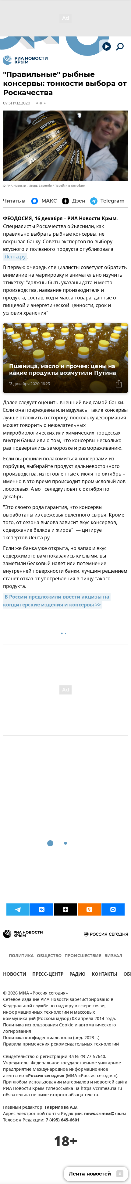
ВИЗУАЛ (113, 956)
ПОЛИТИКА (21, 956)
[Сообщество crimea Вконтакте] (41, 909)
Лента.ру (15, 257)
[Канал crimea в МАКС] (113, 909)
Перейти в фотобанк (70, 185)
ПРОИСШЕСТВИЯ (83, 956)
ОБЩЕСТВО (49, 956)
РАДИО (77, 974)
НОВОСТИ (14, 974)
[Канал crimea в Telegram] (18, 909)
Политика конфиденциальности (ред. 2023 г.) (51, 1038)
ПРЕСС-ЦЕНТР (47, 974)
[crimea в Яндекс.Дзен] (65, 909)
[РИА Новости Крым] (25, 60)
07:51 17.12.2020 (16, 103)
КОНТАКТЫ (104, 974)
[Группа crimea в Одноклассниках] (89, 909)
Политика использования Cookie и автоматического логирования (59, 1028)
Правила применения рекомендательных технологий (61, 1044)
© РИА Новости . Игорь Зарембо (27, 185)
